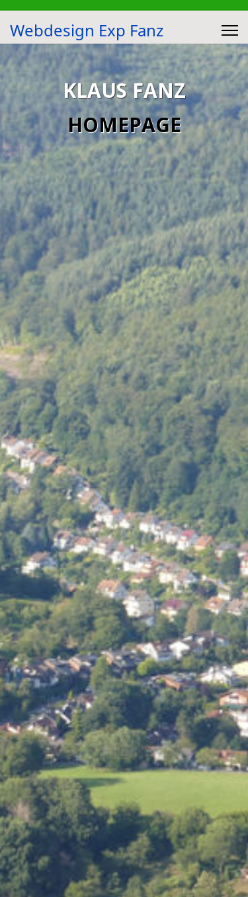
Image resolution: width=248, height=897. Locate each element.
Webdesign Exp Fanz (86, 30)
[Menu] (230, 30)
